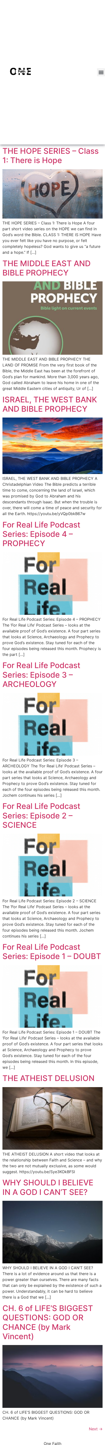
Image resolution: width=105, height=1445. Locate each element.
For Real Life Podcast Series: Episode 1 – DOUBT (51, 951)
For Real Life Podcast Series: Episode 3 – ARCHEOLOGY (41, 675)
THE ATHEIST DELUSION (48, 1078)
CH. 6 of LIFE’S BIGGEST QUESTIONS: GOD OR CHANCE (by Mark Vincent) (47, 1322)
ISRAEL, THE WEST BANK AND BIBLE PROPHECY (49, 404)
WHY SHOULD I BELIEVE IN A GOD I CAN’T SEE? (47, 1187)
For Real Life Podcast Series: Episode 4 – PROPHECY (41, 534)
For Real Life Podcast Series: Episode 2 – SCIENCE (41, 815)
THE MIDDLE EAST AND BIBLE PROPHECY (46, 268)
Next (96, 1428)
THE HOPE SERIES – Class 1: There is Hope (50, 155)
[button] (101, 72)
